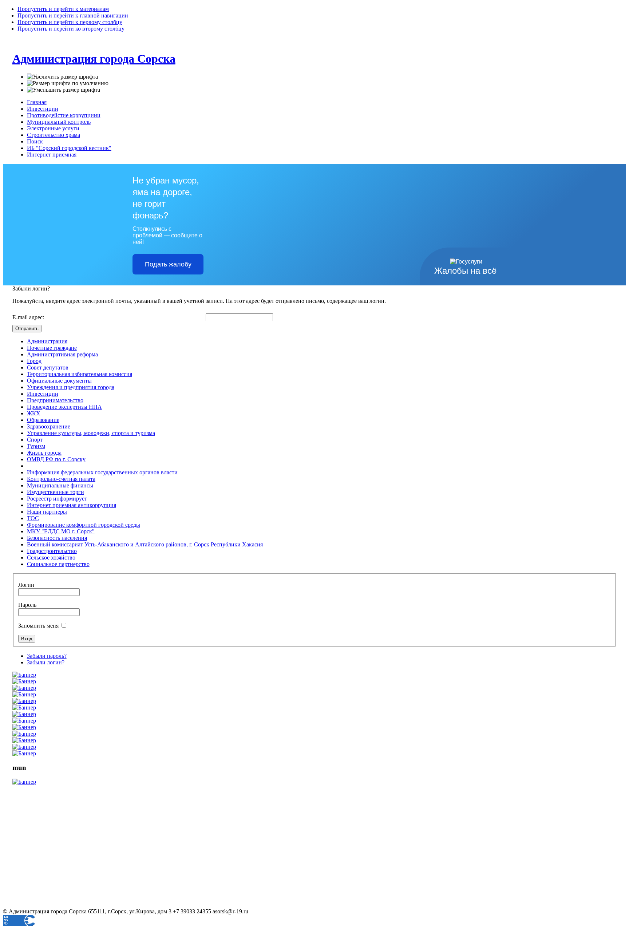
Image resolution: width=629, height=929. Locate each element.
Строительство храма (53, 135)
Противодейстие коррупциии (63, 115)
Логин (26, 585)
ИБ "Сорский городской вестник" (69, 148)
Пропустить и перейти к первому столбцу (69, 22)
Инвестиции (42, 109)
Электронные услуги (53, 128)
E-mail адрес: (28, 317)
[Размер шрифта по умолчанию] (67, 83)
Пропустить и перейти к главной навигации (72, 15)
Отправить (27, 328)
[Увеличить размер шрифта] (62, 77)
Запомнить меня (39, 625)
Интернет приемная (51, 154)
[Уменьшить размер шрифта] (63, 90)
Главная (37, 102)
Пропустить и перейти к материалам (63, 9)
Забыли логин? (45, 662)
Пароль (27, 605)
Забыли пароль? (47, 656)
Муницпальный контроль (59, 122)
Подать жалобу (168, 264)
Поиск (35, 141)
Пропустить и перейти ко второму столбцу (70, 28)
